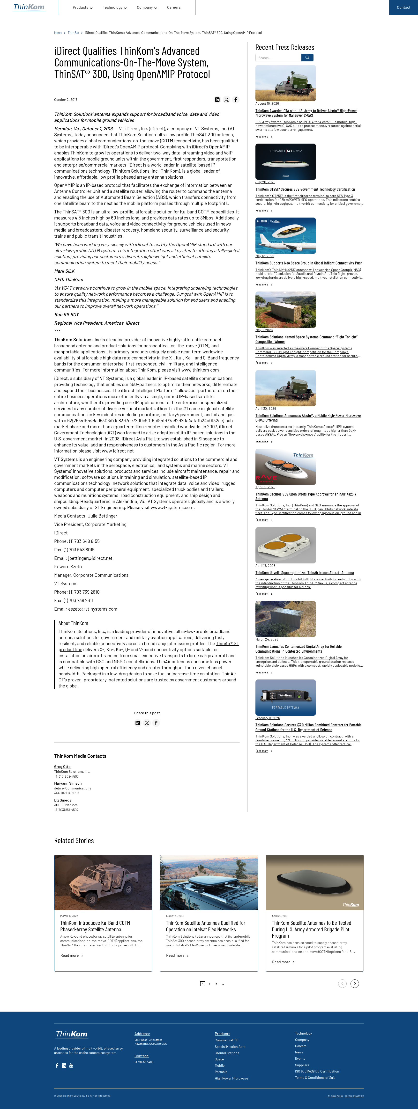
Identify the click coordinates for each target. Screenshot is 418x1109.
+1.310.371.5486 (143, 1062)
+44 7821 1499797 (66, 793)
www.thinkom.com (200, 369)
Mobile (219, 1065)
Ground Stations (227, 1053)
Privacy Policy (335, 1095)
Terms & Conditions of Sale (315, 1077)
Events (300, 1058)
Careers (174, 7)
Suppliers (302, 1065)
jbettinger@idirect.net (90, 558)
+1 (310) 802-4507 (66, 776)
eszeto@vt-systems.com (92, 609)
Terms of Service (354, 1095)
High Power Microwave (231, 1078)
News (299, 1052)
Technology (303, 1033)
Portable (221, 1072)
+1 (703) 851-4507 (66, 810)
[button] (83, 7)
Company (302, 1039)
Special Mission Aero (230, 1046)
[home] (29, 7)
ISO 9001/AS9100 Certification (317, 1071)
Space (219, 1059)
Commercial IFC (227, 1040)
